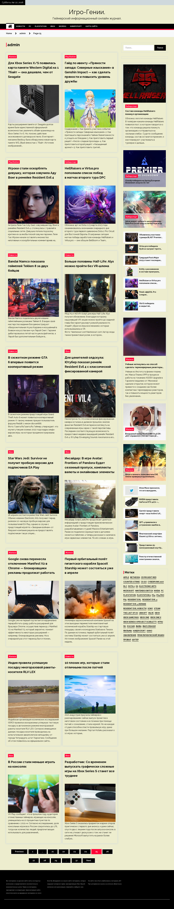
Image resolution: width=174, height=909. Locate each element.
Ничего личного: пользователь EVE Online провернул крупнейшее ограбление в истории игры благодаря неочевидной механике (143, 475)
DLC (125, 586)
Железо (62, 26)
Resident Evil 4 (149, 600)
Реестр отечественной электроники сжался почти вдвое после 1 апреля (150, 558)
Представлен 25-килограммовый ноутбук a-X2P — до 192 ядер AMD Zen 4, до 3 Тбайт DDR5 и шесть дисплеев (151, 546)
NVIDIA (157, 591)
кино (149, 631)
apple (126, 577)
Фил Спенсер (149, 626)
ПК (124, 626)
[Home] (10, 26)
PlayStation (40, 26)
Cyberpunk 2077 (156, 582)
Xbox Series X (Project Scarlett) (140, 622)
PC (30, 26)
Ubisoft (143, 613)
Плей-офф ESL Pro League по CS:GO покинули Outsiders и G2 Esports (149, 293)
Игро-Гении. (87, 12)
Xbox (52, 26)
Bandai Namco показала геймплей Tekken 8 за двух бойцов (28, 266)
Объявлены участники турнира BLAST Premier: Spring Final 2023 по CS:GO (150, 236)
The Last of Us (130, 613)
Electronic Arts (147, 586)
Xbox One (144, 617)
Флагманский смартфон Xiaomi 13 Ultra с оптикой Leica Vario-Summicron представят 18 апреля (151, 535)
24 (85, 851)
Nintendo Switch (144, 591)
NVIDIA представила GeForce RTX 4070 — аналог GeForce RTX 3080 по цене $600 (148, 500)
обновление (129, 635)
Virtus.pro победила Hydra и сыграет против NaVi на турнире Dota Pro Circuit (151, 247)
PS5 (124, 600)
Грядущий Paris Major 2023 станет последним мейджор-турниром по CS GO (150, 259)
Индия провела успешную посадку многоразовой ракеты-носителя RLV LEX (32, 667)
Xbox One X (155, 617)
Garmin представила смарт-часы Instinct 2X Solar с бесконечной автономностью (149, 512)
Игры (160, 622)
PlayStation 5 (144, 595)
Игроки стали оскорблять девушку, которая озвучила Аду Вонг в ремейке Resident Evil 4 (32, 172)
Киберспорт (76, 26)
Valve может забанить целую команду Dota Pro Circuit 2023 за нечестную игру (143, 222)
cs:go (144, 582)
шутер (135, 640)
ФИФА (138, 626)
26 (107, 851)
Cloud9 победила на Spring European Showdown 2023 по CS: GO (142, 182)
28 (45, 860)
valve (151, 613)
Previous (19, 851)
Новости (20, 26)
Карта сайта (91, 26)
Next (88, 860)
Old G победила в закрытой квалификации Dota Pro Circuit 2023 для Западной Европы (150, 304)
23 (74, 851)
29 (56, 860)
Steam (157, 608)
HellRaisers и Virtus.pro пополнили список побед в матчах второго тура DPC (85, 172)
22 (63, 851)
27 (34, 860)
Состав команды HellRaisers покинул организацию (140, 112)
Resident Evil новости (134, 608)
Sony (150, 608)
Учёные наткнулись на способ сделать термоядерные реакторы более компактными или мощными (143, 366)
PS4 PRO (160, 595)
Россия (131, 626)
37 (76, 860)
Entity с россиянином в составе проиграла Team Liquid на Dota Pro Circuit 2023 (150, 270)
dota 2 (131, 586)
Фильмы (127, 631)
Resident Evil (134, 600)
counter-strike (131, 582)
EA (137, 586)
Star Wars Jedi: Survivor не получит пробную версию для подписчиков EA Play (30, 462)
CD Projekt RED (148, 577)
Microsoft (128, 591)
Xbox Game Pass (131, 617)
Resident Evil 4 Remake (134, 604)
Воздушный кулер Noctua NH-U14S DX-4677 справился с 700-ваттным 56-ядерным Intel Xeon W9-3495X (143, 435)
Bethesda (135, 577)
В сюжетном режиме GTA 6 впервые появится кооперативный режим (27, 362)
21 (53, 851)
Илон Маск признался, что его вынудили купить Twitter (149, 489)
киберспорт (139, 631)
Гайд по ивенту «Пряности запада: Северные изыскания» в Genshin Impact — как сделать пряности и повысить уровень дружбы (89, 72)
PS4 (153, 595)
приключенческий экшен (150, 635)
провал (127, 640)
